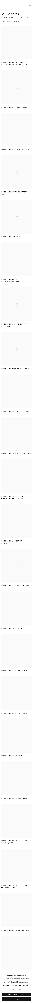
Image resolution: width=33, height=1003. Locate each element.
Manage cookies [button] (16, 989)
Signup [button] (8, 43)
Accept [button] (16, 999)
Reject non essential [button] (16, 994)
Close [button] (28, 6)
